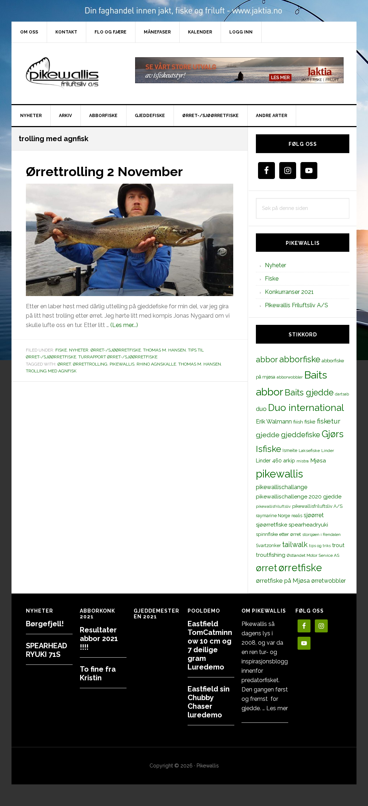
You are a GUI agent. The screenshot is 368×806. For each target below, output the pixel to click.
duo (261, 408)
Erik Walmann (274, 421)
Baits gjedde (309, 393)
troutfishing (270, 555)
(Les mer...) (124, 325)
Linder (327, 450)
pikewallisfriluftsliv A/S (317, 506)
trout (338, 545)
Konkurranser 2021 (289, 291)
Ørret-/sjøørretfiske (116, 350)
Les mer (277, 708)
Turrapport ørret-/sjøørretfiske (117, 356)
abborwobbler (290, 377)
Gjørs (333, 434)
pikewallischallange (281, 487)
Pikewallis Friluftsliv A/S (296, 305)
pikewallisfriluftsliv (273, 506)
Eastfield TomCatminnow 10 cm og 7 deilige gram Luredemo (210, 645)
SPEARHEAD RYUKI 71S (46, 650)
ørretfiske (300, 567)
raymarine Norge (273, 515)
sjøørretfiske (271, 524)
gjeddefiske (300, 434)
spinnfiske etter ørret (278, 534)
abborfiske (299, 359)
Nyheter (78, 350)
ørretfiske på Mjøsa (283, 580)
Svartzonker (268, 545)
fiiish (298, 422)
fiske (310, 422)
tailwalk (295, 544)
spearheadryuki (308, 524)
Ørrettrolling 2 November (104, 171)
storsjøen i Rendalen (321, 534)
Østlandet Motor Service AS (313, 555)
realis (296, 515)
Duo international (306, 407)
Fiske (61, 350)
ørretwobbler (328, 580)
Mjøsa (318, 460)
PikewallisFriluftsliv (72, 73)
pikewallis (122, 364)
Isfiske (268, 449)
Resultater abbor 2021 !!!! (99, 638)
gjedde (268, 435)
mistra (302, 461)
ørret (64, 364)
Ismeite (289, 450)
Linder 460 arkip (275, 460)
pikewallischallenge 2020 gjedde (298, 496)
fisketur (328, 421)
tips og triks (320, 545)
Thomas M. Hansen (164, 350)
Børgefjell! (45, 623)
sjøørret (314, 515)
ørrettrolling (90, 364)
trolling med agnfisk (51, 370)
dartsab (342, 394)
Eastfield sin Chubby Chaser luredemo (209, 702)
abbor (267, 359)
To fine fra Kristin (98, 673)
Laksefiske (309, 450)
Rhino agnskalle (156, 364)
